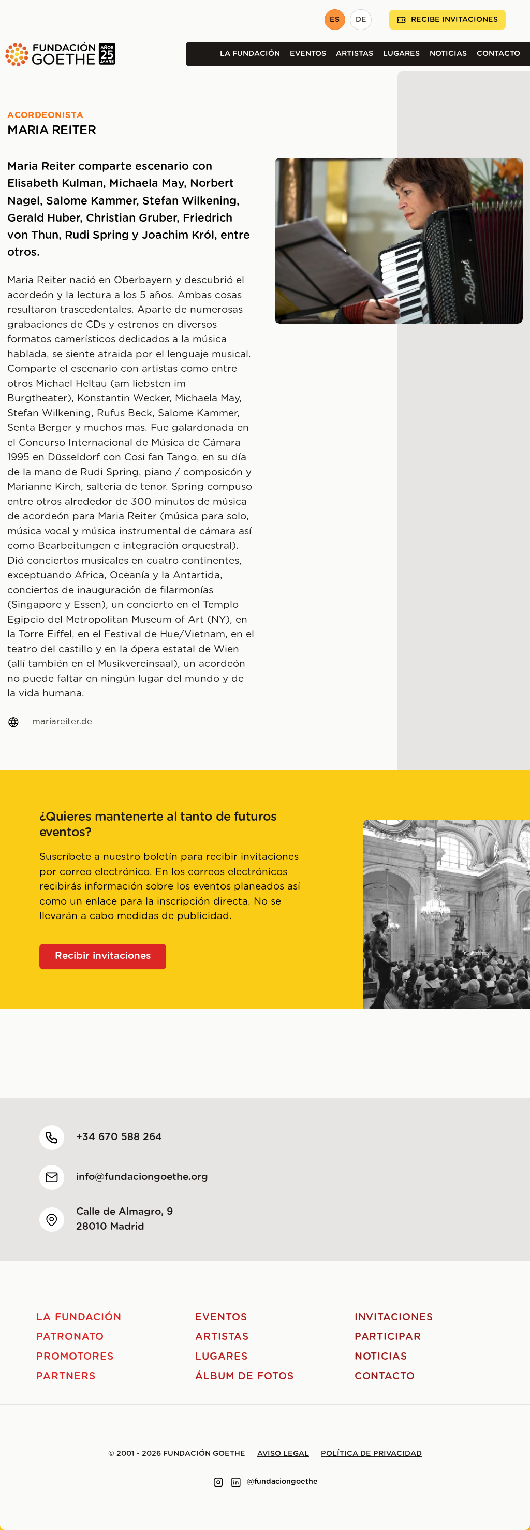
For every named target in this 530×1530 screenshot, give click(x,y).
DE (361, 19)
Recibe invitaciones (454, 19)
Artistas (354, 53)
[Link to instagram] (218, 1482)
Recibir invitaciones (103, 956)
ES (335, 19)
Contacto (498, 53)
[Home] (57, 54)
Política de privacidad (371, 1454)
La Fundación (250, 53)
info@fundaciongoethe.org (142, 1177)
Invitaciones (394, 1317)
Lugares (401, 53)
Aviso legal (283, 1454)
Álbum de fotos (244, 1376)
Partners (66, 1376)
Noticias (448, 53)
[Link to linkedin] (236, 1482)
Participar (388, 1337)
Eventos (308, 53)
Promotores (75, 1357)
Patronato (70, 1337)
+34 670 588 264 (119, 1137)
